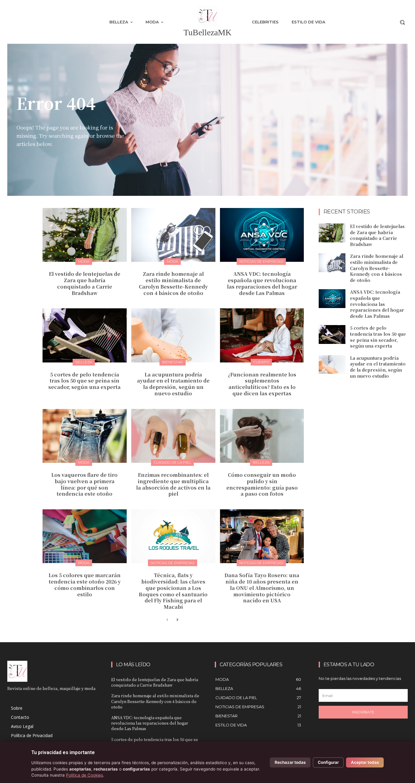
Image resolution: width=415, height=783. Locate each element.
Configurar (328, 762)
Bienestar (172, 362)
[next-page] (177, 620)
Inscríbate (363, 712)
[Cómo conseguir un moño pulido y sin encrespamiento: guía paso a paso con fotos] (262, 436)
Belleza (83, 362)
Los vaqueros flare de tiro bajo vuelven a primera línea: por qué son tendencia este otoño (84, 484)
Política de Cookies (84, 775)
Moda (83, 261)
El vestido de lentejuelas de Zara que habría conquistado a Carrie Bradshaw (84, 283)
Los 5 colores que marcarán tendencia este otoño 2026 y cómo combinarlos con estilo (85, 585)
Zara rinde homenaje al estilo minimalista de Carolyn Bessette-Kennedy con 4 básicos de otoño (173, 283)
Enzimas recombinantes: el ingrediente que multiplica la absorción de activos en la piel (173, 484)
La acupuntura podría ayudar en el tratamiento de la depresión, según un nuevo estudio (173, 384)
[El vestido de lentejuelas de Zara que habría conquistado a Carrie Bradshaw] (85, 235)
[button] (402, 22)
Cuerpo (261, 362)
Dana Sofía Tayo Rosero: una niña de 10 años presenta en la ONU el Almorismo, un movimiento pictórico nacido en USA (262, 588)
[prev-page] (167, 620)
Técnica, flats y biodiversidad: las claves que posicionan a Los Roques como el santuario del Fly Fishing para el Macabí (173, 591)
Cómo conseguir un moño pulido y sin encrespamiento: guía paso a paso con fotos (262, 484)
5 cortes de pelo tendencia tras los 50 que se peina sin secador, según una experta (84, 381)
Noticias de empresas (261, 261)
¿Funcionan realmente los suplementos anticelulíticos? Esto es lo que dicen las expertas (262, 384)
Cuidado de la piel (172, 462)
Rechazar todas (290, 762)
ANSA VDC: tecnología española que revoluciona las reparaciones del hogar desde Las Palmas (262, 283)
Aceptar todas (365, 762)
